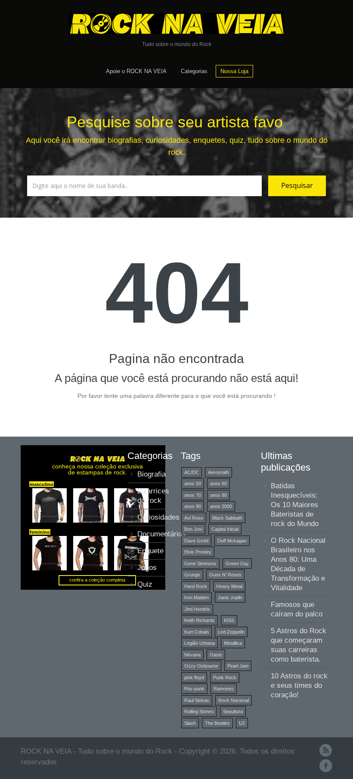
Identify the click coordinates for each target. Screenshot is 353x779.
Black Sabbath (227, 517)
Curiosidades (158, 517)
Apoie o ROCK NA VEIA (136, 71)
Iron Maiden (196, 597)
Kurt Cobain (196, 631)
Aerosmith (218, 472)
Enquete (150, 551)
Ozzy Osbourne (201, 665)
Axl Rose (193, 517)
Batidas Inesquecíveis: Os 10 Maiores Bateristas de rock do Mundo (295, 505)
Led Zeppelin (231, 631)
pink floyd (194, 677)
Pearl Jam (237, 665)
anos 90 (192, 506)
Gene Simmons (200, 563)
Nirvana (192, 654)
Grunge (192, 574)
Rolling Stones (199, 711)
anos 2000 (221, 506)
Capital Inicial (224, 529)
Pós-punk (194, 688)
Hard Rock (195, 586)
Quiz (144, 584)
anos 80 (218, 495)
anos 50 (192, 483)
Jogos (147, 567)
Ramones (224, 688)
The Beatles (217, 723)
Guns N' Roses (225, 574)
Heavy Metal (229, 586)
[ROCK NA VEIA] (176, 23)
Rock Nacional (233, 700)
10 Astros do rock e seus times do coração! (299, 685)
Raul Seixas (196, 700)
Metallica (233, 643)
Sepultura (233, 711)
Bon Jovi (193, 529)
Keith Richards (199, 620)
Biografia (151, 474)
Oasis (216, 654)
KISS (229, 620)
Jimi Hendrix (197, 609)
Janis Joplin (230, 597)
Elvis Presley (197, 551)
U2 (242, 723)
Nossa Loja (234, 71)
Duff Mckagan (232, 540)
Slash (190, 723)
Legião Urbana (199, 643)
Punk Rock (224, 677)
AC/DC (191, 472)
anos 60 (218, 483)
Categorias (194, 71)
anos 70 (192, 495)
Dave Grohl (196, 540)
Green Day (237, 563)
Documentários (161, 534)
